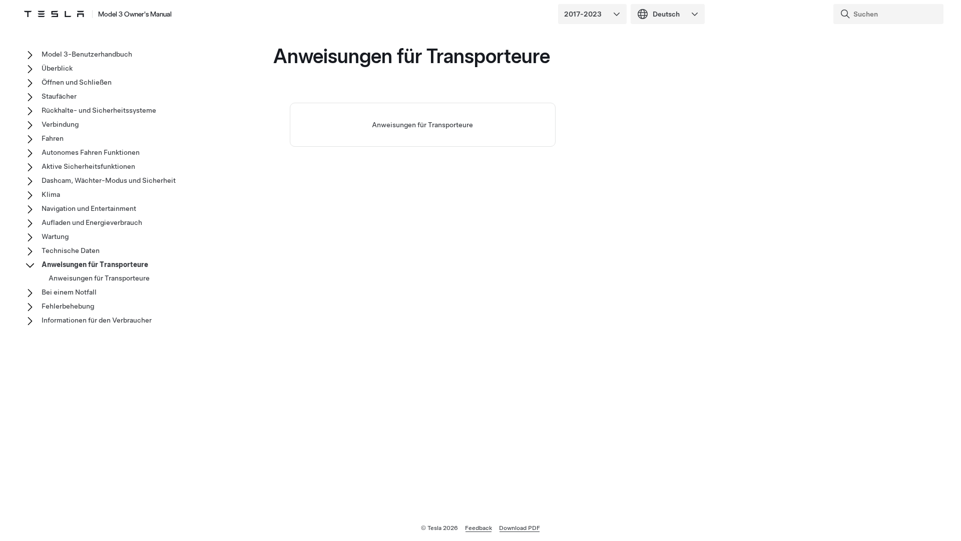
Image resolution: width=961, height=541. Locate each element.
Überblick (57, 68)
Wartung (55, 236)
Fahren (53, 138)
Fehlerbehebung (68, 306)
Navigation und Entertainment (89, 208)
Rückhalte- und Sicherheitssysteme (99, 110)
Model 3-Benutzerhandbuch (87, 54)
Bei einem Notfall (69, 292)
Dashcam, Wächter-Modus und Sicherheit (109, 180)
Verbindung (60, 124)
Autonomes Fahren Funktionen (91, 152)
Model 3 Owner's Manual (135, 14)
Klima (51, 194)
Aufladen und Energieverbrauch (92, 222)
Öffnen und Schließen (77, 82)
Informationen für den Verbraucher (97, 320)
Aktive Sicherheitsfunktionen (88, 166)
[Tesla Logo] (54, 14)
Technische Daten (71, 250)
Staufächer (59, 96)
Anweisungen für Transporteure (422, 125)
